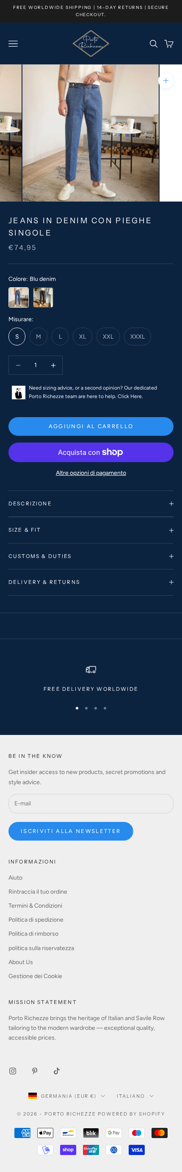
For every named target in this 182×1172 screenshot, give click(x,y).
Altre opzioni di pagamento (91, 473)
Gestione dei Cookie (35, 976)
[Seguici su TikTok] (56, 1071)
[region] (91, 679)
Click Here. (130, 396)
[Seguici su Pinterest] (34, 1071)
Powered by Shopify (131, 1114)
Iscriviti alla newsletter (71, 831)
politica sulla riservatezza (41, 948)
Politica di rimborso (33, 933)
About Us (20, 962)
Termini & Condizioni (35, 905)
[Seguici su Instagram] (12, 1071)
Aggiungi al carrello (91, 426)
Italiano (131, 1096)
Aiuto (15, 877)
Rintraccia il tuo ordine (37, 891)
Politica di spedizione (35, 919)
